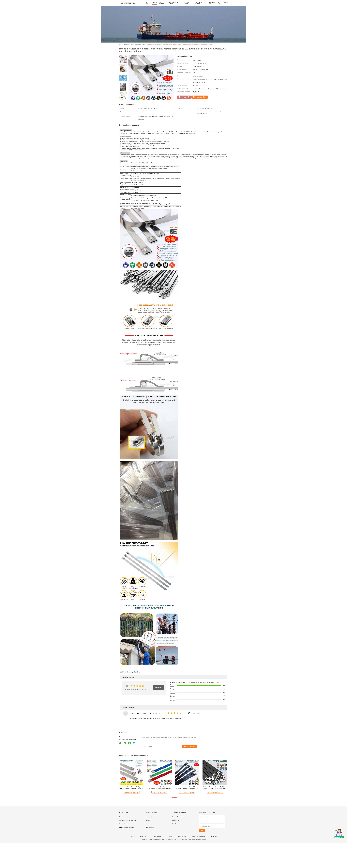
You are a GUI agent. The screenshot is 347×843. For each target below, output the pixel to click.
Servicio (148, 823)
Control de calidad (186, 3)
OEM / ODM (175, 820)
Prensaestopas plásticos (125, 823)
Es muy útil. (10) (195, 713)
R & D (174, 823)
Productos (154, 2)
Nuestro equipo (150, 827)
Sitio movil (213, 836)
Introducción (149, 817)
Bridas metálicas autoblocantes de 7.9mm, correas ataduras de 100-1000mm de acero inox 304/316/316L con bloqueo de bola (179, 44)
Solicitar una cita (212, 3)
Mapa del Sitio (182, 836)
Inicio (132, 836)
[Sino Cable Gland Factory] (128, 3)
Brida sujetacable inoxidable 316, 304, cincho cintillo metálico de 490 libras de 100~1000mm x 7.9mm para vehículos (131, 787)
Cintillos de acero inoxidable (126, 827)
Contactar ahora (200, 97)
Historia (148, 820)
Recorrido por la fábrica (173, 3)
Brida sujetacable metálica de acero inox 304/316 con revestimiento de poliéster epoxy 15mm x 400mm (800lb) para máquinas (159, 787)
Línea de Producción (177, 817)
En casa (147, 3)
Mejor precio (185, 97)
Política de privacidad (198, 836)
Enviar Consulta (189, 746)
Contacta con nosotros (198, 3)
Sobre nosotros (161, 3)
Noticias (169, 836)
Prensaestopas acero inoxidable (127, 820)
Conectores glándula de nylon (127, 817)
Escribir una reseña (158, 688)
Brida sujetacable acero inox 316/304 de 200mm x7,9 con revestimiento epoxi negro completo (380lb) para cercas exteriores (187, 787)
